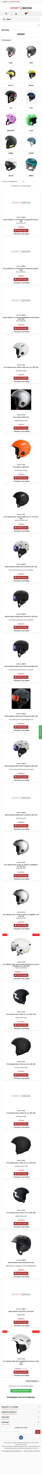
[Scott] (11, 74)
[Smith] (31, 74)
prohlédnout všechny (17, 30)
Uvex (11, 63)
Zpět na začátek (33, 1381)
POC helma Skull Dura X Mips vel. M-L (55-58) (21, 367)
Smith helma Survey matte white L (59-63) (21, 815)
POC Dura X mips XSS (21, 417)
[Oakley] (31, 142)
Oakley (31, 153)
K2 (11, 108)
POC (31, 108)
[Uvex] (11, 52)
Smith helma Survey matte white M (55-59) (21, 766)
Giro (31, 63)
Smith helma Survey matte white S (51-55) (21, 567)
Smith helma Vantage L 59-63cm (21, 1311)
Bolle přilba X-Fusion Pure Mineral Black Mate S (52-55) (21, 318)
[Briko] (31, 164)
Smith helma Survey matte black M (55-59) (21, 666)
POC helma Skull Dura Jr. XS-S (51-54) (21, 1014)
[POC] (31, 97)
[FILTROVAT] (40, 737)
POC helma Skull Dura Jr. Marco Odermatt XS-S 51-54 (21, 865)
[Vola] (31, 119)
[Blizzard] (11, 119)
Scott (10, 85)
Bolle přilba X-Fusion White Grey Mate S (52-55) (21, 220)
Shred (10, 153)
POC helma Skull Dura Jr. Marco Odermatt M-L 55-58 (21, 915)
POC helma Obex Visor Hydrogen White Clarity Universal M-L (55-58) (21, 965)
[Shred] (11, 142)
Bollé (11, 176)
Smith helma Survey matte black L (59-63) (21, 617)
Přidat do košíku (21, 230)
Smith (31, 85)
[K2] (11, 97)
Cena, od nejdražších (13, 181)
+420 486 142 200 (13, 2)
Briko (31, 176)
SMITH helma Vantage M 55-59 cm (21, 1263)
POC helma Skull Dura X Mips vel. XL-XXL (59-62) (21, 518)
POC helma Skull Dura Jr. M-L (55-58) (21, 1064)
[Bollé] (11, 164)
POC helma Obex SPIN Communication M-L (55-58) (21, 1362)
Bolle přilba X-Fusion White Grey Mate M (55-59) (21, 269)
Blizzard (10, 131)
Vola (31, 131)
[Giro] (31, 52)
